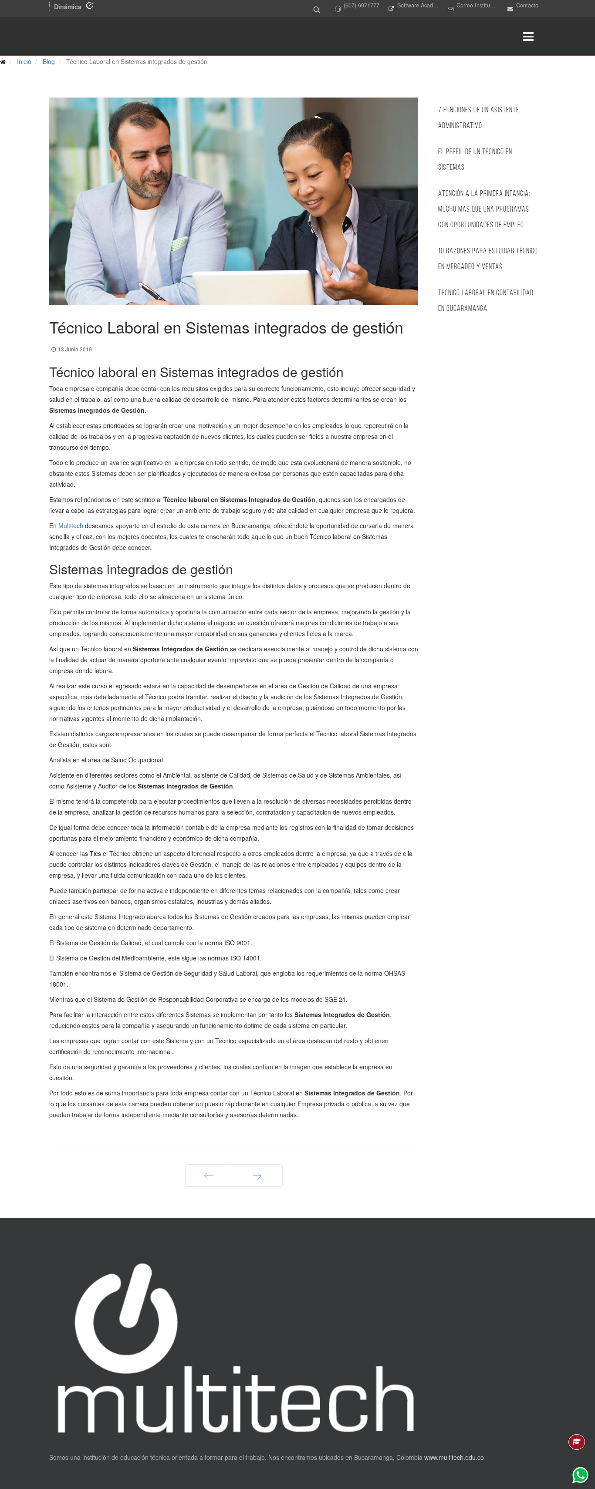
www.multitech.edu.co (454, 1457)
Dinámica (67, 6)
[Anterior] (209, 1175)
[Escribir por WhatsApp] (580, 1475)
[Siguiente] (257, 1175)
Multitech (70, 525)
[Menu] (528, 36)
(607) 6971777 (361, 5)
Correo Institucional (477, 5)
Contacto (527, 5)
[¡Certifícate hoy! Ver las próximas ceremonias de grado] (576, 1442)
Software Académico (418, 5)
